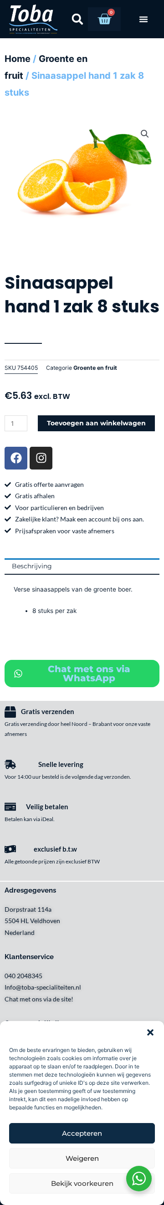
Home (18, 58)
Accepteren (82, 1133)
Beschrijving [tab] (32, 566)
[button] (150, 1032)
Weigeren (82, 1158)
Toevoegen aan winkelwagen (96, 423)
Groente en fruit (95, 367)
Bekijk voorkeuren (82, 1183)
